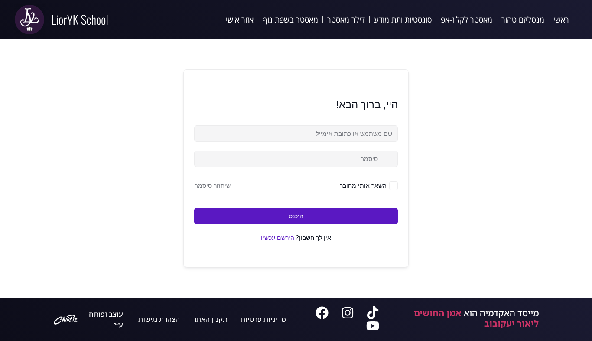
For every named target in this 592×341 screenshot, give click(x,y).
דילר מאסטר (346, 19)
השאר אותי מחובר (363, 185)
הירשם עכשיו (277, 237)
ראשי (561, 19)
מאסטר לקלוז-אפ (466, 19)
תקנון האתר (210, 319)
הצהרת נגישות (159, 319)
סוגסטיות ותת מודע (403, 19)
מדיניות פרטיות (263, 319)
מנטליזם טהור (522, 19)
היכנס (296, 216)
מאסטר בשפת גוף (290, 19)
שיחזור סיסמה (212, 185)
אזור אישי (240, 19)
